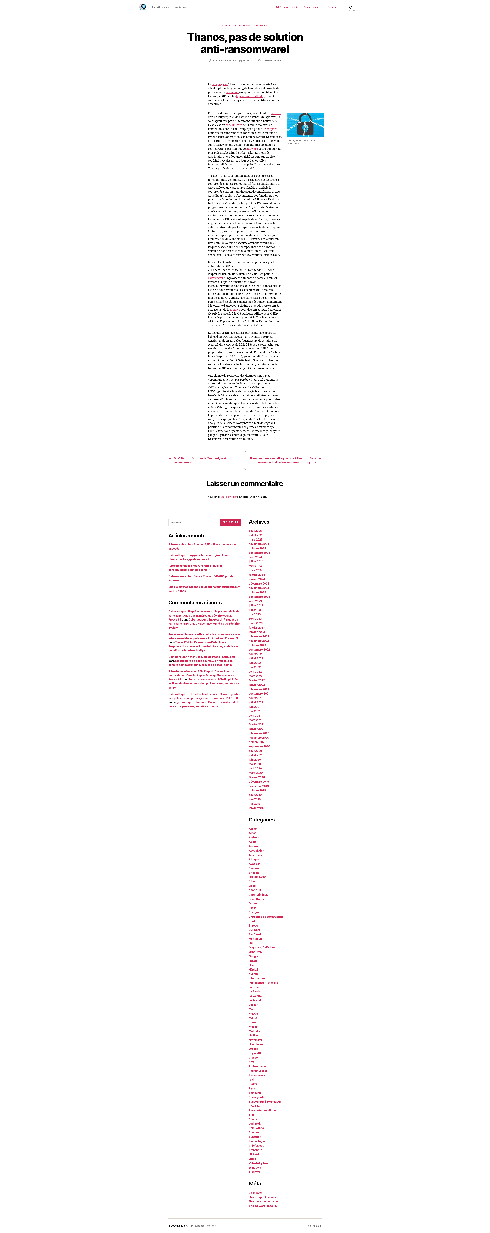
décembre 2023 (259, 583)
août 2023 (255, 601)
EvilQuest (255, 934)
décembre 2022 (259, 636)
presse (253, 1057)
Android (254, 837)
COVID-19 (255, 890)
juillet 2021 (256, 702)
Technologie (257, 1141)
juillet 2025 (256, 535)
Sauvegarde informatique (265, 1101)
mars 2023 (256, 623)
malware (252, 149)
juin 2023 (255, 610)
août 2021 (255, 698)
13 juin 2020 (248, 60)
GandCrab (255, 952)
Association (256, 850)
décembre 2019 (259, 781)
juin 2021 (255, 706)
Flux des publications (262, 1197)
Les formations (331, 7)
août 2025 (255, 530)
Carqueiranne (257, 877)
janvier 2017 (257, 808)
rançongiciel (220, 84)
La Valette (255, 996)
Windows (255, 1167)
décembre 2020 (259, 733)
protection (232, 92)
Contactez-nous (312, 7)
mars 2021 (255, 720)
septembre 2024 (259, 552)
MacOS (253, 1013)
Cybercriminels (258, 894)
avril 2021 (255, 715)
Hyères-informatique (226, 60)
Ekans (252, 908)
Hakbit (253, 960)
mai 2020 (255, 764)
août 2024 (255, 557)
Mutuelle (254, 1031)
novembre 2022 (259, 640)
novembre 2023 (259, 588)
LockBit (253, 1004)
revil (251, 1079)
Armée (253, 846)
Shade (253, 1119)
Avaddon (254, 864)
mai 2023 (255, 614)
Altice (252, 833)
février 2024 (257, 574)
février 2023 (257, 627)
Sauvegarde (256, 1097)
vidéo (252, 1158)
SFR (251, 1114)
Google (253, 956)
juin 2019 (255, 799)
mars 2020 (256, 772)
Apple (252, 841)
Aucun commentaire (271, 60)
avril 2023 (255, 618)
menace (235, 309)
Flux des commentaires (264, 1201)
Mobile (253, 1026)
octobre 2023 (257, 592)
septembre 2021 (259, 693)
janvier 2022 (257, 684)
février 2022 (257, 680)
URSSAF (254, 1154)
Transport (255, 1150)
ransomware (234, 125)
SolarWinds (256, 1128)
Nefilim (253, 1035)
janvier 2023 (257, 632)
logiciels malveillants (249, 96)
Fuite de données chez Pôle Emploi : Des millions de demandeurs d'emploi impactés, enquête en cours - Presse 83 (201, 675)
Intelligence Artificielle (263, 982)
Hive (252, 965)
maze (252, 1022)
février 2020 (257, 777)
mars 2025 (256, 539)
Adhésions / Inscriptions (288, 7)
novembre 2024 (259, 543)
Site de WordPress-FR (263, 1205)
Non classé (256, 1044)
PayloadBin (256, 1053)
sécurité (276, 113)
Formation (255, 938)
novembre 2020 (259, 737)
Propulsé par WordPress (203, 1225)
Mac (251, 1009)
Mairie (253, 1018)
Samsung (255, 1092)
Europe (253, 925)
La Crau (254, 987)
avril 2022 (255, 671)
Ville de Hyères (258, 1163)
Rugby (253, 1084)
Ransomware (260, 25)
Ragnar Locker (258, 1070)
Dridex (253, 903)
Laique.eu (182, 1225)
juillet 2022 (256, 658)
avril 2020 (255, 768)
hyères (253, 974)
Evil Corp (254, 929)
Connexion (255, 1192)
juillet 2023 (256, 605)
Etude (252, 921)
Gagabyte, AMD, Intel (262, 947)
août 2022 (255, 654)
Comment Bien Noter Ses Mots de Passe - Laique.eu (201, 656)
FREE (252, 943)
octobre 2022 (257, 645)
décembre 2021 (259, 689)
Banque (254, 868)
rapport (272, 129)
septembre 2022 (259, 649)
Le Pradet (255, 1000)
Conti (252, 885)
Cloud (253, 881)
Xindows (254, 1172)
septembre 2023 (259, 596)
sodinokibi (255, 1123)
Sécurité (254, 1106)
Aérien (253, 828)
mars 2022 (256, 676)
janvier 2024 (257, 579)
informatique (242, 25)
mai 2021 (254, 711)
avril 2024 (255, 566)
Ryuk (252, 1088)
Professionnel (257, 1066)
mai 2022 (255, 667)
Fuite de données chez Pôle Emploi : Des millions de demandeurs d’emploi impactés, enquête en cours (204, 683)
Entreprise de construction (266, 916)
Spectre (254, 1132)
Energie (254, 912)
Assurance (256, 855)
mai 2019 (255, 803)
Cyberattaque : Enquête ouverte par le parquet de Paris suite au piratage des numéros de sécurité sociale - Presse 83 (203, 615)
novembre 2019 (259, 786)
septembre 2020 (259, 746)
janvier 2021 (257, 728)
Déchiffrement (258, 899)
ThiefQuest (256, 1145)
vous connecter (229, 496)
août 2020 (255, 750)
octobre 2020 (257, 742)
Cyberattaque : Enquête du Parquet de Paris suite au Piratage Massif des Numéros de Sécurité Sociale (204, 623)
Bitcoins (254, 872)
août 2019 (255, 794)
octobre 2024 (257, 548)
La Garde (254, 991)
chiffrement (215, 278)
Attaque (227, 25)
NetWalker (255, 1040)
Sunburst (255, 1136)
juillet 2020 (256, 755)
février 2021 (257, 724)
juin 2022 (255, 662)
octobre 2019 (257, 790)
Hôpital (253, 969)
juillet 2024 (256, 561)
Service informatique (262, 1110)
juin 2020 (255, 759)
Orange (253, 1048)
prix (251, 1062)
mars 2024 (256, 570)
